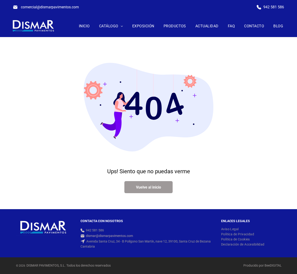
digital (276, 265)
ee (268, 265)
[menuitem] (84, 26)
